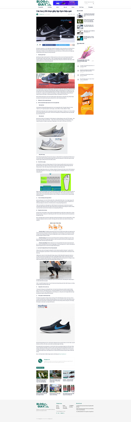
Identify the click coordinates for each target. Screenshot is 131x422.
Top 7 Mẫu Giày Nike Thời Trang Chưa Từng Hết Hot (84, 411)
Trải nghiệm (90, 7)
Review (73, 7)
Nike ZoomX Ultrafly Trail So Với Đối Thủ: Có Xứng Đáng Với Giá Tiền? (55, 380)
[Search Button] (94, 4)
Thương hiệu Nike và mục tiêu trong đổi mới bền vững (83, 60)
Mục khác (65, 377)
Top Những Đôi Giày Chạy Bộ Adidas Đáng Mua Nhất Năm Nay (89, 14)
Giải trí (57, 7)
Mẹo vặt (65, 7)
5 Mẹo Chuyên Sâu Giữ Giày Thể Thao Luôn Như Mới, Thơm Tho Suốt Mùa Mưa (41, 380)
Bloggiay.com (42, 14)
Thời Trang (81, 7)
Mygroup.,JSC (50, 418)
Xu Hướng (50, 7)
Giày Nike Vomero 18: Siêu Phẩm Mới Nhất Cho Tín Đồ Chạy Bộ (89, 37)
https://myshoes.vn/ (62, 354)
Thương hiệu (40, 7)
